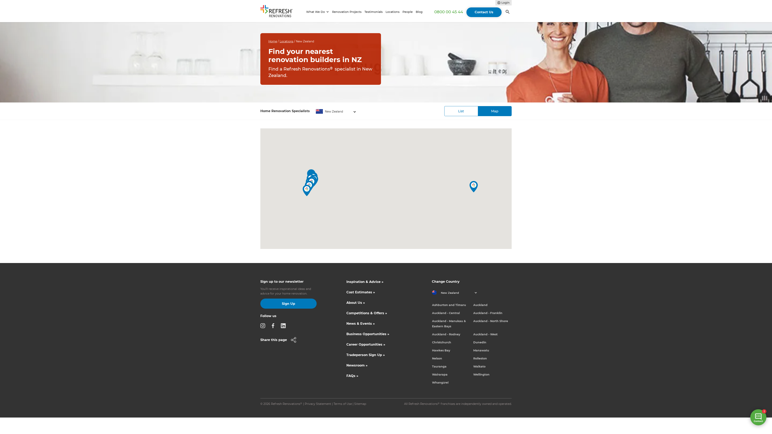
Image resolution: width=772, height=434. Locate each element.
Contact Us (484, 12)
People (407, 12)
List (461, 111)
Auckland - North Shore (490, 321)
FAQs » (352, 376)
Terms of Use (343, 404)
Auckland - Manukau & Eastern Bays (449, 323)
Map (494, 111)
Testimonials (373, 12)
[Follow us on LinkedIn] (284, 325)
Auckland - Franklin (487, 313)
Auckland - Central (446, 313)
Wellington (481, 374)
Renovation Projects (346, 12)
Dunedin (479, 342)
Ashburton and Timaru (449, 305)
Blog (419, 12)
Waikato (479, 366)
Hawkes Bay (441, 350)
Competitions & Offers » (366, 313)
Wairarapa (440, 374)
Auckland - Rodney (446, 334)
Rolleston (480, 358)
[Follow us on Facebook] (274, 325)
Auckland (480, 305)
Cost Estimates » (360, 292)
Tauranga (439, 366)
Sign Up (288, 304)
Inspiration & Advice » (364, 282)
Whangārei (440, 382)
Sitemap (360, 404)
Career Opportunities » (365, 344)
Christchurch (441, 342)
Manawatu (481, 350)
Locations (392, 12)
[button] (317, 12)
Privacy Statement (318, 404)
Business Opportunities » (367, 334)
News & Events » (360, 324)
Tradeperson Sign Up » (365, 355)
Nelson (437, 358)
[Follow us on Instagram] (264, 325)
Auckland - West (485, 334)
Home (272, 41)
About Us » (355, 303)
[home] (278, 12)
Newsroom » (357, 365)
